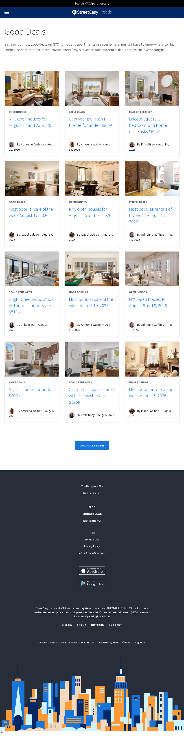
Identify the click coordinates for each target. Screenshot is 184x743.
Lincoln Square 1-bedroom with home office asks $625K (148, 125)
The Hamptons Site (92, 486)
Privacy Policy (92, 546)
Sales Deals (77, 112)
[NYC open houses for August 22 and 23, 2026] (32, 88)
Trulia (82, 625)
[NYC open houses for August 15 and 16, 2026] (92, 178)
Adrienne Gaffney (32, 144)
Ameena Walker (91, 144)
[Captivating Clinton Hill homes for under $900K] (92, 88)
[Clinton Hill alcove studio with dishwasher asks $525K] (92, 359)
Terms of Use (92, 539)
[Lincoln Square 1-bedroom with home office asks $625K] (152, 88)
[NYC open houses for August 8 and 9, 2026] (152, 269)
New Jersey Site (92, 493)
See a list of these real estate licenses (108, 612)
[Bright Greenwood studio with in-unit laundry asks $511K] (32, 269)
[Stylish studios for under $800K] (32, 359)
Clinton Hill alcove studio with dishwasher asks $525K (91, 395)
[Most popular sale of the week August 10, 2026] (92, 269)
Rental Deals (138, 202)
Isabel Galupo (30, 234)
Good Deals (17, 202)
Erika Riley (148, 144)
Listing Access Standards (92, 553)
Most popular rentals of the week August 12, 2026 (150, 215)
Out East (115, 625)
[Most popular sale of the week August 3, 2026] (152, 359)
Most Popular (78, 292)
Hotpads (97, 625)
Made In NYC (88, 642)
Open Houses (17, 112)
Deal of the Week (140, 112)
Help (92, 532)
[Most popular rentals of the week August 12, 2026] (152, 178)
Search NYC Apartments (90, 3)
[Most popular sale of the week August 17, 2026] (32, 178)
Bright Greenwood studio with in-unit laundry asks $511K (32, 305)
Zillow (67, 625)
